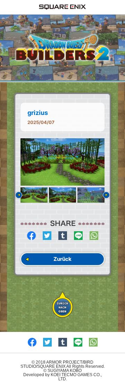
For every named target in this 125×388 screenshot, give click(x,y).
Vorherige (18, 195)
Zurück (62, 259)
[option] (62, 162)
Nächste (106, 195)
